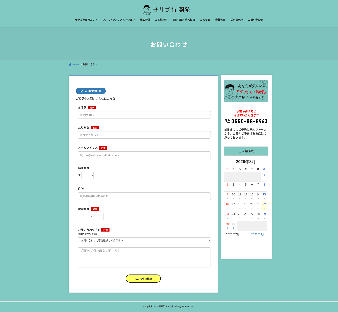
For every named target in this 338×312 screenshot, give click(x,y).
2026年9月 (258, 234)
